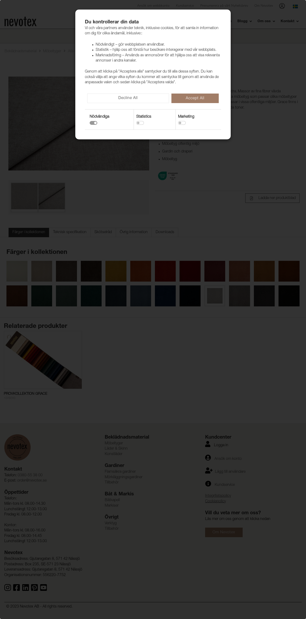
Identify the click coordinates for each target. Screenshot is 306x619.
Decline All (128, 98)
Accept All (195, 98)
